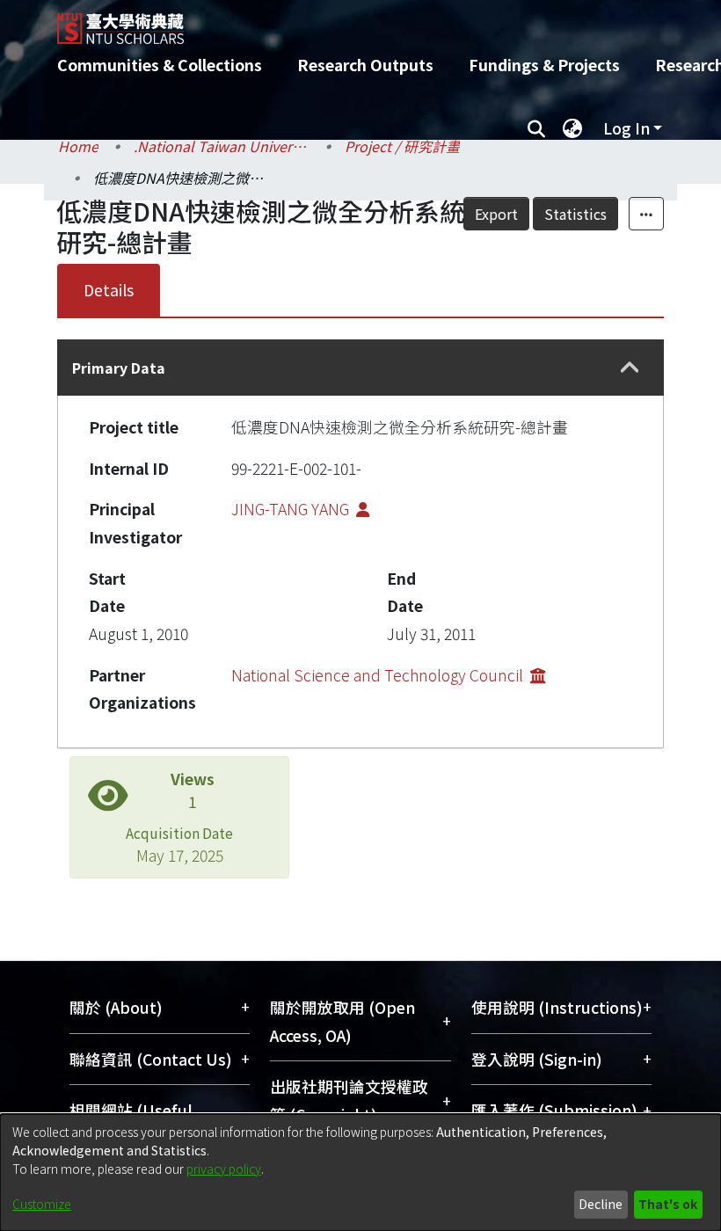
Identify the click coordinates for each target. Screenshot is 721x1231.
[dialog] (360, 1172)
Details (109, 290)
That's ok (667, 1204)
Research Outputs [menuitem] (365, 65)
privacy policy (223, 1168)
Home (78, 146)
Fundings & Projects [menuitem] (544, 65)
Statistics (575, 213)
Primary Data (118, 367)
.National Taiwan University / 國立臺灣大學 (222, 146)
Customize (41, 1204)
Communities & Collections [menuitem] (159, 65)
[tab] (360, 367)
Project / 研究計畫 (402, 146)
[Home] (373, 22)
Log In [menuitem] (626, 128)
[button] (630, 368)
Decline (601, 1204)
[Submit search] (536, 128)
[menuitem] (572, 128)
